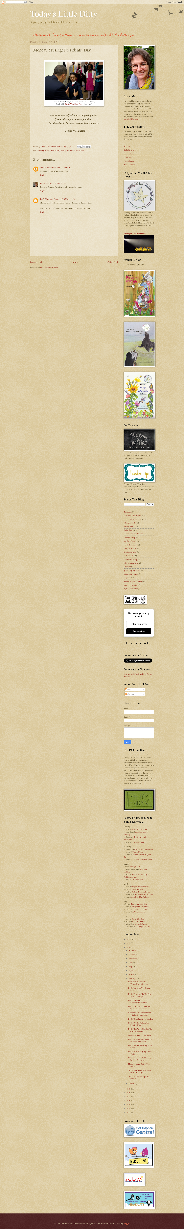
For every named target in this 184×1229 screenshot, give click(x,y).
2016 (129, 1100)
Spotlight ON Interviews (135, 233)
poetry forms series (130, 585)
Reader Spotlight (130, 552)
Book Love (128, 512)
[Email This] (78, 146)
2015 (129, 1104)
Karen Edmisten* (138, 919)
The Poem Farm (137, 879)
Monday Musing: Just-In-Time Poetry (139, 1065)
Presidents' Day (72, 150)
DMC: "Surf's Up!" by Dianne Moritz (139, 989)
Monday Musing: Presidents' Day (140, 1035)
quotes (81, 150)
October (132, 954)
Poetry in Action (130, 548)
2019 (129, 1088)
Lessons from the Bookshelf (134, 533)
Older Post (112, 261)
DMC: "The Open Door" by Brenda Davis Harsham (138, 1001)
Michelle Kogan (141, 924)
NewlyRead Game (130, 544)
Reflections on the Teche (144, 894)
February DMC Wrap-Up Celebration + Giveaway (138, 982)
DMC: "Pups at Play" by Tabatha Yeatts (140, 1052)
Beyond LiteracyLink (139, 829)
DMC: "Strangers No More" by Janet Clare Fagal (139, 995)
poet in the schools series (133, 581)
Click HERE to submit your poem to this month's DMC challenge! (84, 36)
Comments (131, 694)
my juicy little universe (140, 886)
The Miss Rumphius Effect (142, 859)
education (127, 566)
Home (74, 261)
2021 (129, 943)
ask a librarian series (131, 563)
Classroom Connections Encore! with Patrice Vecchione (140, 1013)
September (133, 958)
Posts (129, 689)
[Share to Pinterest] (89, 146)
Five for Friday (129, 526)
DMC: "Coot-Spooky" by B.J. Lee (140, 1019)
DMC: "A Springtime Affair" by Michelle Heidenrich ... (140, 1040)
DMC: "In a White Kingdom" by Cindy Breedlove (140, 1030)
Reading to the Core (142, 926)
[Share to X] (84, 146)
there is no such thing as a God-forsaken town (137, 875)
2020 (129, 947)
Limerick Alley (129, 537)
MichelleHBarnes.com (132, 119)
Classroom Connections (132, 515)
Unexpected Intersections (143, 849)
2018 (129, 1092)
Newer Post (36, 261)
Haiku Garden (129, 530)
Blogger (126, 1223)
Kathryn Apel (135, 866)
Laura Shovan (129, 161)
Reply (42, 175)
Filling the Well (129, 522)
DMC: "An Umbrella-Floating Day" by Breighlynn (139, 1058)
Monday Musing (60, 150)
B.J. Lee (127, 146)
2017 (129, 1096)
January (132, 1083)
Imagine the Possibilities (141, 906)
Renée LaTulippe (130, 164)
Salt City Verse (137, 889)
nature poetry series (131, 574)
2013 (129, 1112)
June (131, 962)
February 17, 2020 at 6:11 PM (64, 199)
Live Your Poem (138, 842)
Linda (42, 183)
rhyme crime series (131, 588)
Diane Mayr (128, 157)
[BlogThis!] (81, 146)
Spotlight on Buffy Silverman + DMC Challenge (139, 1071)
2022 (129, 939)
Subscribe (139, 631)
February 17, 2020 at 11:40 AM (58, 167)
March (131, 974)
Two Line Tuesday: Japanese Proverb (138, 1077)
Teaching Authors (141, 909)
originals (127, 577)
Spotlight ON (128, 555)
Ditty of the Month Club (132, 519)
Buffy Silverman (46, 199)
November (133, 950)
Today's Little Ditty (63, 13)
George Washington (46, 150)
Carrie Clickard (129, 153)
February (132, 978)
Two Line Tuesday (130, 559)
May (131, 966)
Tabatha (43, 167)
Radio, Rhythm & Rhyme (141, 891)
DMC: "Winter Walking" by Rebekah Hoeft (138, 1023)
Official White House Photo (73, 104)
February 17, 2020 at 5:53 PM (56, 183)
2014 (129, 1108)
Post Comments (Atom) (49, 267)
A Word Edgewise (139, 911)
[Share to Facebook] (86, 146)
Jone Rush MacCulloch (139, 897)
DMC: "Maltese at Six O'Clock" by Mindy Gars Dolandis (140, 1007)
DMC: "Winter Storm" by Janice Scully (140, 1046)
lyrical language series (132, 570)
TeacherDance (137, 851)
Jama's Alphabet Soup (139, 904)
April (131, 970)
